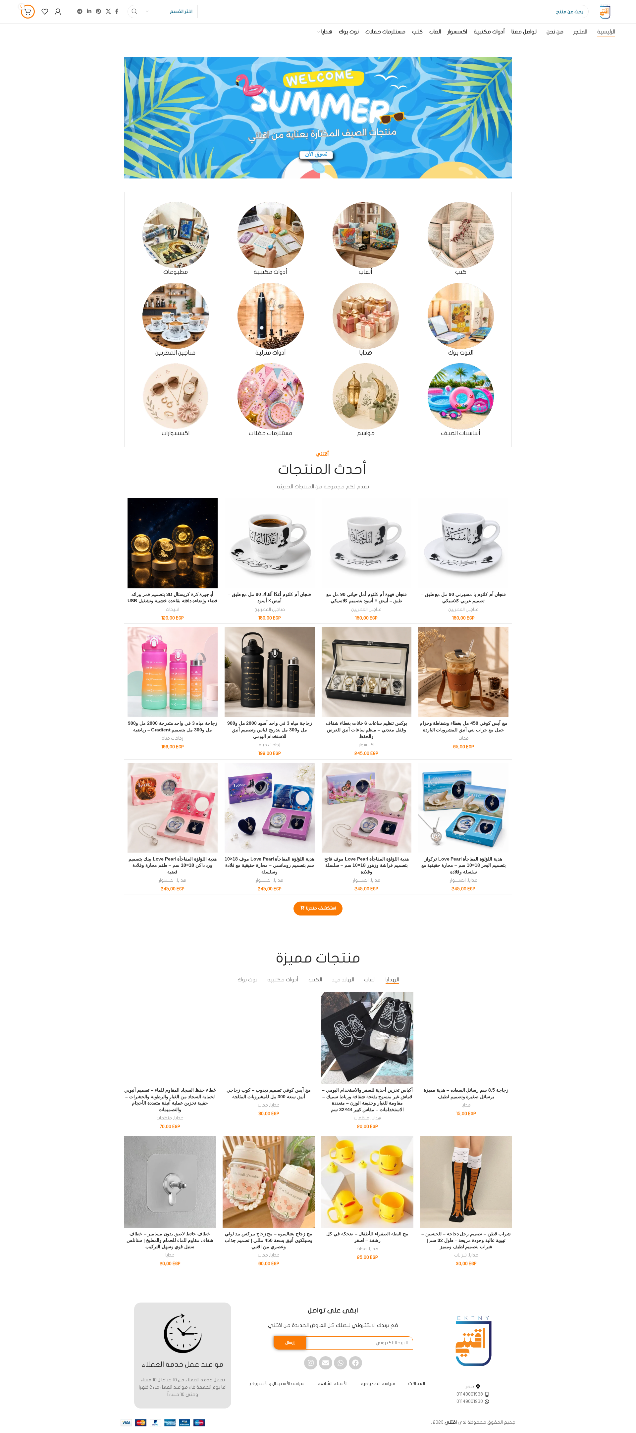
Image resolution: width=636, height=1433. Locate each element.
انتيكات (172, 609)
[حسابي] (58, 11)
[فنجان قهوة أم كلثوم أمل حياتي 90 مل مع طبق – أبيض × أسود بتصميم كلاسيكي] (367, 543)
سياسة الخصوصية (378, 1383)
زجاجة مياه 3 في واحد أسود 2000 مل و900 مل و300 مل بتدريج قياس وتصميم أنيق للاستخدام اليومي (269, 729)
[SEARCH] (134, 11)
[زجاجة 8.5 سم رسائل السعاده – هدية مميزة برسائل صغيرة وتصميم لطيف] (466, 1038)
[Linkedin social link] (88, 11)
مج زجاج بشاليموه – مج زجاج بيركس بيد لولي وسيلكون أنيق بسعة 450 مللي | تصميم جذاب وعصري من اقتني (268, 1240)
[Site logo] (605, 11)
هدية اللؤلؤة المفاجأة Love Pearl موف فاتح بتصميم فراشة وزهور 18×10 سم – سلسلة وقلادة (366, 865)
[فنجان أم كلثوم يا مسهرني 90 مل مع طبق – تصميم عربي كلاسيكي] (463, 543)
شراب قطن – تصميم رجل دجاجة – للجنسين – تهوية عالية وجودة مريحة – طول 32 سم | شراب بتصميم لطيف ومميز (466, 1240)
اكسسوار (366, 745)
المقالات (416, 1383)
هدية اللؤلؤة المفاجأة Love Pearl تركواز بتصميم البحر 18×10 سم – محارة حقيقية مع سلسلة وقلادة (463, 865)
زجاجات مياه (269, 745)
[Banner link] (318, 117)
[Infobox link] (460, 239)
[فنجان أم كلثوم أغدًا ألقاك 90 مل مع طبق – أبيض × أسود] (270, 543)
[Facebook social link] (117, 11)
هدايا (472, 880)
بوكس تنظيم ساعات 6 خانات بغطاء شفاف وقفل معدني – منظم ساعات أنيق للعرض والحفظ (366, 729)
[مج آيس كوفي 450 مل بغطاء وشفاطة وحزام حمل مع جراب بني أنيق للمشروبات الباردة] (463, 672)
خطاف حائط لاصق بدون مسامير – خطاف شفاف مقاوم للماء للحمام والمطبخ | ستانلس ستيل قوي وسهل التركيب (170, 1240)
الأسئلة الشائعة (332, 1383)
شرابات (460, 1255)
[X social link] (108, 11)
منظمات (361, 1118)
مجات (463, 738)
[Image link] (473, 1340)
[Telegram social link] (79, 11)
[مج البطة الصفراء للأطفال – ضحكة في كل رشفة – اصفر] (367, 1182)
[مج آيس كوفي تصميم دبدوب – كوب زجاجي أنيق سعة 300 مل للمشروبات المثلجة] (269, 1038)
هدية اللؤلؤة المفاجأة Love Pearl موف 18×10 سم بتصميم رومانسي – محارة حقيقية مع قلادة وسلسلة (269, 865)
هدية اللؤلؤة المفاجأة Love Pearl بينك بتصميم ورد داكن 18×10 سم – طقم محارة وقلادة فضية (173, 865)
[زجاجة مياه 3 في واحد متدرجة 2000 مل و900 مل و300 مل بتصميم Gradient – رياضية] (173, 672)
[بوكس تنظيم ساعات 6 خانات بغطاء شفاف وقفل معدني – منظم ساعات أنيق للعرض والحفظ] (367, 672)
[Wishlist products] (44, 11)
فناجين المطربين (463, 609)
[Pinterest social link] (98, 11)
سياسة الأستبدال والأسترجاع (276, 1383)
